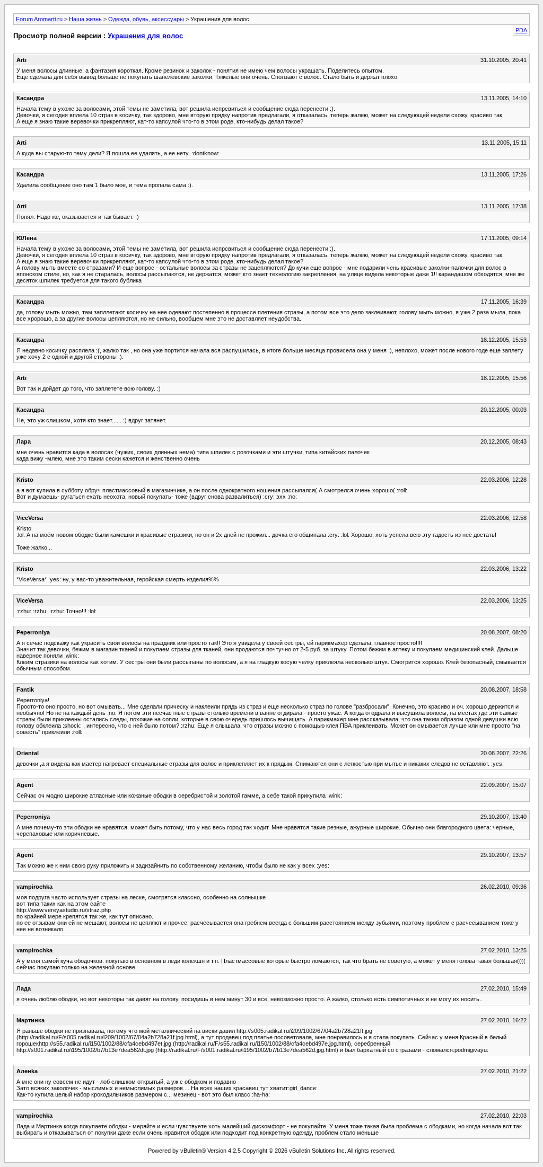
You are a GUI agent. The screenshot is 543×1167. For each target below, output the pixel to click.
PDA (521, 30)
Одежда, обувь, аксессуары (146, 19)
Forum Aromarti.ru (39, 19)
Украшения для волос (145, 36)
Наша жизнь (85, 19)
